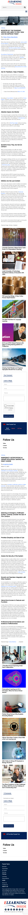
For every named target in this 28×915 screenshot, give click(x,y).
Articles (3, 28)
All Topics (4, 870)
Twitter (4, 443)
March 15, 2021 (21, 91)
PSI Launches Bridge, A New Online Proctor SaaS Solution (12, 296)
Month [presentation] (13, 428)
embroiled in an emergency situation (9, 470)
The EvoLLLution (6, 164)
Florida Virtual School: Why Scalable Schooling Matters (12, 714)
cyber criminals (21, 572)
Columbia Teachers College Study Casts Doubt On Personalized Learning (14, 248)
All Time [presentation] (20, 428)
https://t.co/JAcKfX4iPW (19, 88)
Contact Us (5, 884)
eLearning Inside (8, 464)
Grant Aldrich (10, 98)
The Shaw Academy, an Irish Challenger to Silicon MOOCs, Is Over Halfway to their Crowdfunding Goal (13, 786)
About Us (4, 882)
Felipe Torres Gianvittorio (10, 37)
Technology (5, 868)
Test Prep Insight (14, 123)
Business (4, 866)
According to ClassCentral (7, 54)
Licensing (4, 876)
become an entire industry (15, 47)
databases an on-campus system (8, 586)
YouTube (5, 447)
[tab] (7, 428)
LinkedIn (5, 445)
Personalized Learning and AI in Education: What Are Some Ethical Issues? (12, 690)
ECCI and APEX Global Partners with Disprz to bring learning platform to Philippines (13, 344)
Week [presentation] (7, 428)
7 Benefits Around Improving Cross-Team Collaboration (12, 666)
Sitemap (4, 872)
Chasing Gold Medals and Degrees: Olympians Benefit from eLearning (12, 368)
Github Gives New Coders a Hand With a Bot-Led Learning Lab (13, 738)
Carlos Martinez (12, 641)
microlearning (21, 117)
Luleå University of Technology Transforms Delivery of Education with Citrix (13, 272)
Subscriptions (5, 878)
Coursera (22, 57)
